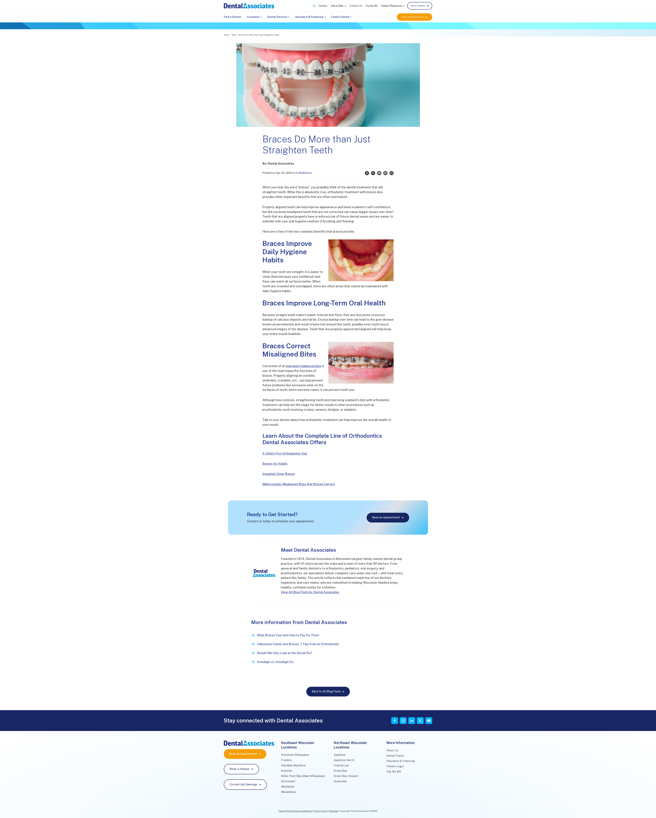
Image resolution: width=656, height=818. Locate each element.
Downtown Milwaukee (295, 754)
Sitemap (333, 811)
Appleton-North (344, 760)
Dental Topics (395, 755)
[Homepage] (249, 5)
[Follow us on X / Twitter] (420, 720)
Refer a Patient (418, 6)
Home (226, 35)
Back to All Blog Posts (326, 691)
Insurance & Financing (309, 16)
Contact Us (356, 5)
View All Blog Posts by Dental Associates (310, 592)
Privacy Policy (320, 811)
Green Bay (340, 770)
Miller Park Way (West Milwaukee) (303, 776)
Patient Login (395, 766)
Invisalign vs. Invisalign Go (275, 662)
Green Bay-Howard (346, 776)
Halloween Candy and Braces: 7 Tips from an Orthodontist (298, 644)
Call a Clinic (337, 5)
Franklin (286, 760)
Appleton (340, 754)
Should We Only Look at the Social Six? (284, 653)
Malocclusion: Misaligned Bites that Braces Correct (298, 484)
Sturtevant (288, 781)
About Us (392, 750)
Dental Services (277, 16)
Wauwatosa (288, 792)
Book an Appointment (413, 17)
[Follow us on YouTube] (428, 720)
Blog (234, 35)
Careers (323, 5)
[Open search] (314, 6)
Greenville (340, 781)
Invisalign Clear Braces (278, 474)
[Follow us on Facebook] (394, 720)
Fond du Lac (341, 765)
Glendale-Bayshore (293, 765)
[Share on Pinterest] (385, 173)
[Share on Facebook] (367, 173)
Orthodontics (303, 173)
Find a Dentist (232, 16)
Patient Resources (391, 5)
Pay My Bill (372, 5)
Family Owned (340, 16)
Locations (253, 16)
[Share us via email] (392, 173)
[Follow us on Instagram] (403, 720)
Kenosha (286, 770)
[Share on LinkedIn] (379, 173)
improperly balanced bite (303, 366)
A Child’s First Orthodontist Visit (284, 453)
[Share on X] (373, 173)
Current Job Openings (243, 784)
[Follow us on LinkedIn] (411, 720)
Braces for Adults (274, 463)
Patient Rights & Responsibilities (295, 811)
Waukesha (287, 786)
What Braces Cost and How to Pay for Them (288, 635)
